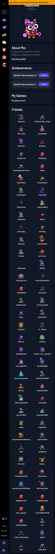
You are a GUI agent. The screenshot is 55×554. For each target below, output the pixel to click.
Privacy (4, 531)
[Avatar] (4, 57)
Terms (4, 526)
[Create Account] (4, 550)
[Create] (4, 27)
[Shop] (4, 65)
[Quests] (4, 50)
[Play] (4, 20)
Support (4, 535)
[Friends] (4, 35)
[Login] (4, 543)
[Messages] (4, 42)
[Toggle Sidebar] (4, 4)
